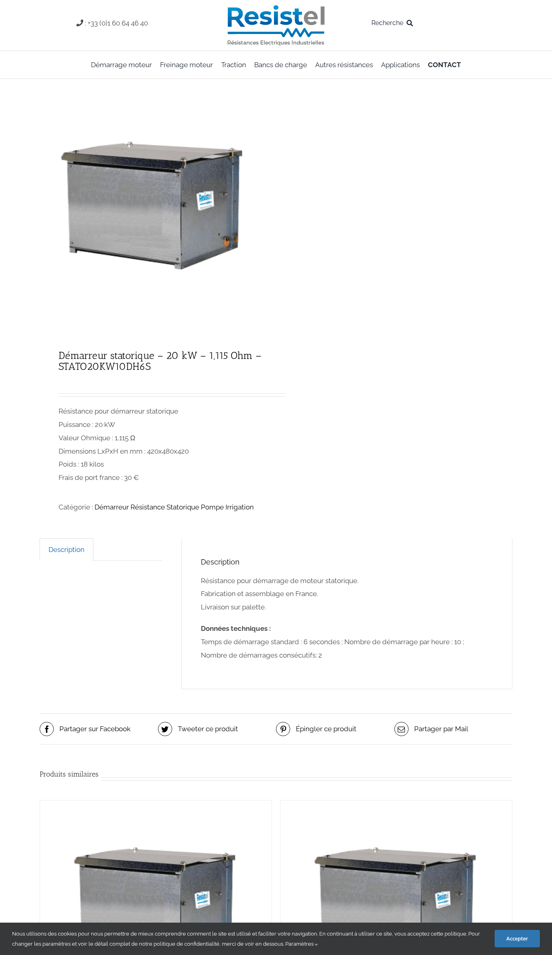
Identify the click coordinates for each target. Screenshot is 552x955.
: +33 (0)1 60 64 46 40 (116, 23)
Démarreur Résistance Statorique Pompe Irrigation (174, 507)
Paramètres (300, 944)
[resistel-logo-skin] (276, 7)
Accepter (517, 938)
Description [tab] (66, 549)
